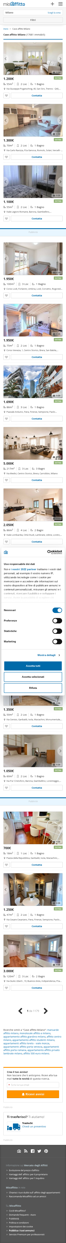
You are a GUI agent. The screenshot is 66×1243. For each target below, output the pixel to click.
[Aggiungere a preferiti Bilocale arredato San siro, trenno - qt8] (6, 95)
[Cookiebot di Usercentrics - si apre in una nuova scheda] (47, 552)
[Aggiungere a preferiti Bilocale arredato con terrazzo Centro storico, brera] (6, 357)
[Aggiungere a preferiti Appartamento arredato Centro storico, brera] (6, 480)
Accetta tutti (33, 665)
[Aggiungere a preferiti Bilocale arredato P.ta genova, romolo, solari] (6, 157)
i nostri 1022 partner (23, 569)
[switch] (57, 620)
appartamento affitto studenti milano (33, 1040)
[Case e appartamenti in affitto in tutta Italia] (14, 4)
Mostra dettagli (47, 655)
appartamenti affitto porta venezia (22, 1046)
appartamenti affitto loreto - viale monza (26, 1043)
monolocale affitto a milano (35, 1033)
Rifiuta (33, 687)
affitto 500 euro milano (36, 1053)
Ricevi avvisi (35, 1094)
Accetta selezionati (33, 676)
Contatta (37, 95)
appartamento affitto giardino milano (24, 1036)
